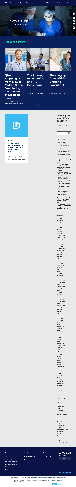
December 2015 (61, 345)
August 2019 (60, 320)
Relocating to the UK (62, 437)
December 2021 (61, 280)
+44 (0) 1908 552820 (47, 456)
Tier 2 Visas (60, 438)
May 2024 (59, 243)
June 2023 (59, 256)
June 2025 (59, 227)
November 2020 (61, 301)
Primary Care (60, 431)
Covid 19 (59, 408)
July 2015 (59, 353)
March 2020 (60, 316)
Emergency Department (63, 414)
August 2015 (60, 351)
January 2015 (60, 364)
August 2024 (60, 239)
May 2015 (59, 356)
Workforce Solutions (62, 442)
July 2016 (59, 337)
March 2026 (60, 220)
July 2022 (59, 267)
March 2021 (59, 294)
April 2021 (59, 292)
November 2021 (61, 282)
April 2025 (59, 231)
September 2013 (61, 392)
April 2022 (59, 273)
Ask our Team (46, 458)
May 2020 (59, 313)
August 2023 (60, 252)
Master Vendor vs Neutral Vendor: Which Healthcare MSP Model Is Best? (63, 200)
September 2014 (61, 371)
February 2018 (60, 326)
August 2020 (60, 307)
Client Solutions (46, 2)
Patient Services (57, 2)
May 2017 (59, 330)
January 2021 (60, 298)
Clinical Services (61, 404)
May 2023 (59, 258)
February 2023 (60, 261)
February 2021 (60, 296)
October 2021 (60, 284)
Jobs (71, 2)
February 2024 (60, 244)
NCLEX (58, 423)
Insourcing (59, 416)
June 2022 (59, 269)
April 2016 (59, 339)
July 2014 (59, 373)
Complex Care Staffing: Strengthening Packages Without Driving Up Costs (63, 166)
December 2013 (61, 387)
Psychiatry (59, 433)
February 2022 (60, 277)
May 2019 (59, 324)
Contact (46, 453)
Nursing (22, 2)
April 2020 (59, 315)
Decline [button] (59, 484)
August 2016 (60, 335)
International (60, 418)
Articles (59, 402)
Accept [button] (54, 484)
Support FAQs (8, 459)
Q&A (58, 435)
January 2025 (60, 233)
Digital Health (60, 410)
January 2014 (60, 385)
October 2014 (60, 370)
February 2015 (60, 362)
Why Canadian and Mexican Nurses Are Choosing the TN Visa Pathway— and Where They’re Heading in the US (64, 153)
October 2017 (60, 328)
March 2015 (59, 360)
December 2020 (61, 299)
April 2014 (59, 379)
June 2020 (59, 311)
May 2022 (59, 271)
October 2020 (60, 303)
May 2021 (59, 290)
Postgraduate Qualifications (64, 429)
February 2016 (60, 343)
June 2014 (59, 375)
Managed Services (61, 421)
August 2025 (60, 225)
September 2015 (61, 349)
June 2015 (59, 354)
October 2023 (60, 250)
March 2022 (60, 275)
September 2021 (61, 286)
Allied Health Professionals (33, 2)
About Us (65, 2)
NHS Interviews (61, 425)
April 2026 (59, 218)
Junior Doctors (60, 420)
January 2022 (60, 279)
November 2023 (61, 248)
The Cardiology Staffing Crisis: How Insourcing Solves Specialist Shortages (64, 179)
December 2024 (61, 235)
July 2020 (59, 309)
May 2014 (59, 377)
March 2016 (60, 341)
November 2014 (61, 368)
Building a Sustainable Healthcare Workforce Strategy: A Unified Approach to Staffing (62, 192)
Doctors (16, 2)
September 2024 (61, 237)
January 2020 (60, 318)
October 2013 (60, 390)
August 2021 (60, 288)
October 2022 (60, 265)
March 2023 (60, 260)
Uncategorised (60, 440)
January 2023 (60, 263)
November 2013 (61, 389)
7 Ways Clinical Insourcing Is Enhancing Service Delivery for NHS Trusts (63, 186)
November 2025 (61, 224)
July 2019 (59, 322)
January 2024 (60, 246)
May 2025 (59, 229)
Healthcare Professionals (11, 464)
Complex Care (60, 406)
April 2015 (59, 358)
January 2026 (60, 222)
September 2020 (61, 305)
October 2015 (60, 347)
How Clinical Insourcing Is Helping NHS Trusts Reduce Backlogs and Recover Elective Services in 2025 (64, 207)
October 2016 (60, 332)
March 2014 (60, 381)
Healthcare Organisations (11, 461)
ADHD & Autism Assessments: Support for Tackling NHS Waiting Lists (64, 173)
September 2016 (61, 334)
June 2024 (59, 241)
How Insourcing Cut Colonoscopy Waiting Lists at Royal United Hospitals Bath (63, 145)
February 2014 (60, 383)
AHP (58, 401)
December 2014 (61, 366)
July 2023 (59, 254)
